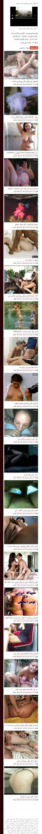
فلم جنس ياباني (26, 43)
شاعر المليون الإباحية (21, 39)
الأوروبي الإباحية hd (18, 33)
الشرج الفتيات (32, 36)
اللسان (24, 36)
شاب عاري (33, 39)
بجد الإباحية (16, 36)
